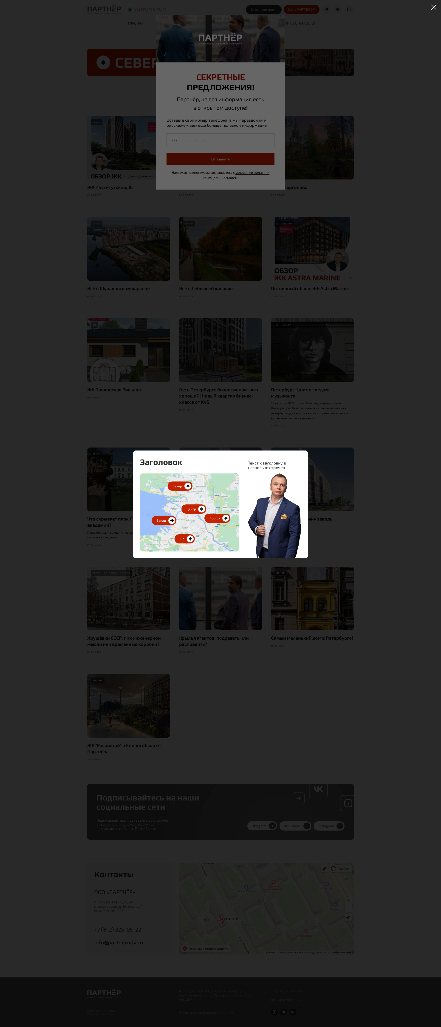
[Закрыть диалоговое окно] (434, 7)
